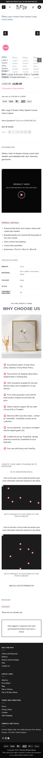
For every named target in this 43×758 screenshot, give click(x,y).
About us (5, 680)
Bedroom (5, 71)
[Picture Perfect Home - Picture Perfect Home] (21, 7)
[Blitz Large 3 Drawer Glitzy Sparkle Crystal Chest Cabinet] (20, 498)
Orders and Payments (10, 654)
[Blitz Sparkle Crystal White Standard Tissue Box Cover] (28, 549)
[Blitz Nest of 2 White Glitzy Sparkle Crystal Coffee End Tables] (32, 553)
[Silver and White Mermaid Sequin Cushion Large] (38, 503)
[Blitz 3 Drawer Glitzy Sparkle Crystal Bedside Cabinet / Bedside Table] (30, 502)
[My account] (33, 7)
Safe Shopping (7, 715)
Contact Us (6, 666)
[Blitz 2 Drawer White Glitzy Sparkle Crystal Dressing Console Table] (8, 498)
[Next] (37, 33)
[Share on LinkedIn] (29, 132)
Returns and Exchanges (10, 660)
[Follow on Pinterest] (8, 738)
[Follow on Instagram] (6, 738)
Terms (4, 706)
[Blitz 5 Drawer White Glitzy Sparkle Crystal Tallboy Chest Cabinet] (20, 549)
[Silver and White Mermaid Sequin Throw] (20, 568)
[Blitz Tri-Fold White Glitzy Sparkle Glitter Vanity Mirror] (8, 488)
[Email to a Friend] (21, 132)
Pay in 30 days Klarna (9, 692)
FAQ (3, 663)
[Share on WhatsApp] (10, 132)
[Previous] (5, 33)
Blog (3, 686)
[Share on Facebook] (14, 132)
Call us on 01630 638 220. (26, 121)
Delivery (5, 657)
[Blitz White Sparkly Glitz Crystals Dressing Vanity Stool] (12, 502)
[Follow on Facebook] (3, 738)
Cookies (5, 712)
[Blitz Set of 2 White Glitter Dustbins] (28, 563)
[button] (4, 7)
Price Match (6, 683)
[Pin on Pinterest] (25, 132)
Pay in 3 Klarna (7, 689)
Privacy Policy (7, 709)
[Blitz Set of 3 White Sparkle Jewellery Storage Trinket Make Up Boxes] (20, 544)
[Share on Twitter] (18, 132)
